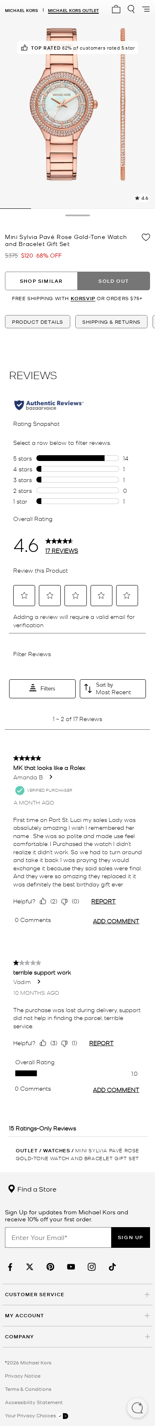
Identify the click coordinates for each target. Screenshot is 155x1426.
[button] (137, 1408)
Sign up (130, 1237)
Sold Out (113, 280)
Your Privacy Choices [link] (31, 1415)
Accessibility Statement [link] (34, 1402)
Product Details (37, 321)
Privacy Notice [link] (23, 1375)
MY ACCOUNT (24, 1315)
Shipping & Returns (111, 321)
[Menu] (146, 9)
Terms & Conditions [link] (28, 1388)
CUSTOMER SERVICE (34, 1294)
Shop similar (41, 280)
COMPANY (19, 1336)
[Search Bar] (131, 9)
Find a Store (36, 1188)
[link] (9, 1267)
